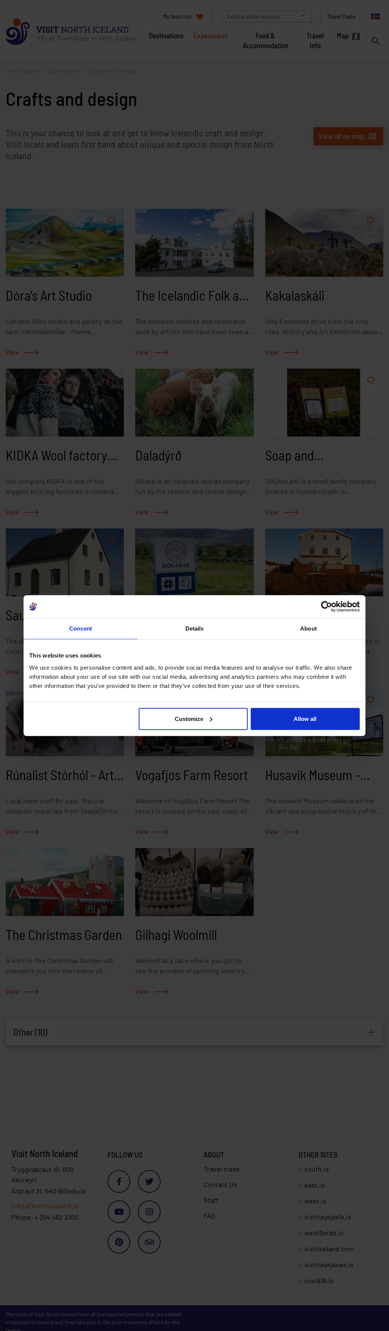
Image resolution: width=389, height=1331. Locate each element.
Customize (189, 718)
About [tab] (308, 628)
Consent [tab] (80, 628)
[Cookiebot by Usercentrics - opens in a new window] (326, 606)
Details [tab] (194, 628)
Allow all (305, 718)
